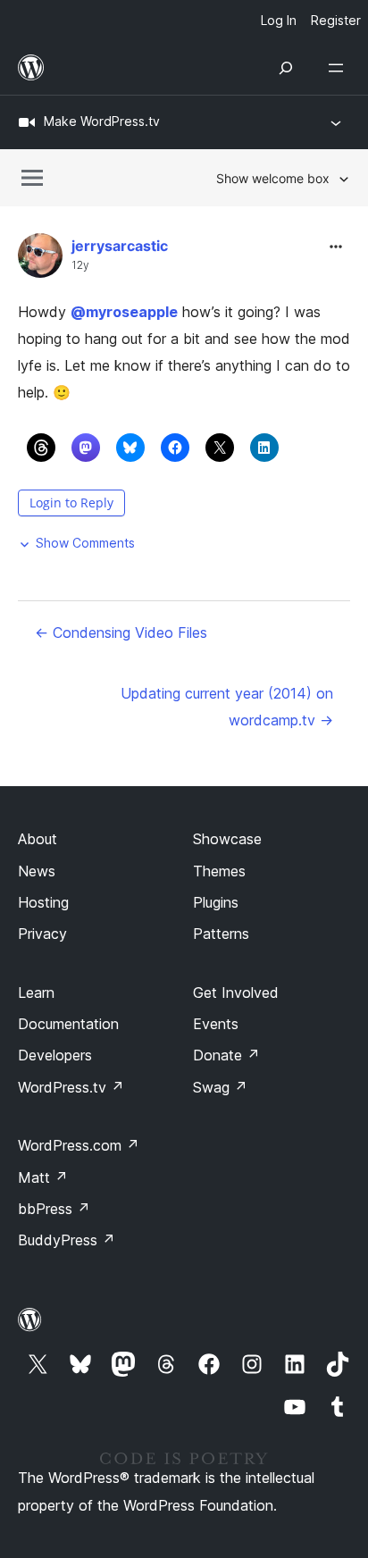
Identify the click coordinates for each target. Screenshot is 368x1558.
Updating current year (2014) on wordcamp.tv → (227, 706)
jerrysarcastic (119, 246)
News (36, 871)
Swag (220, 1087)
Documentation (68, 1024)
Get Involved (236, 992)
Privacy (42, 933)
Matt (43, 1177)
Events (215, 1024)
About (37, 839)
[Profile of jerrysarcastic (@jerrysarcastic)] (40, 259)
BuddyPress (66, 1240)
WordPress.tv (71, 1087)
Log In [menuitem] (279, 20)
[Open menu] (339, 68)
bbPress (54, 1209)
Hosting (43, 902)
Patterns (221, 933)
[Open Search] (286, 68)
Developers (55, 1055)
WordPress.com (78, 1145)
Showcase (227, 839)
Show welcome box (273, 178)
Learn (36, 992)
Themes (219, 871)
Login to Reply (71, 502)
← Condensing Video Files (121, 632)
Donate (226, 1055)
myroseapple (124, 312)
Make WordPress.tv (102, 121)
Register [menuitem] (336, 20)
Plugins (215, 902)
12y (80, 265)
